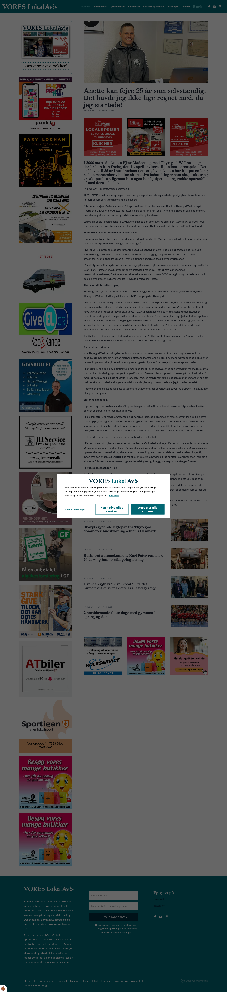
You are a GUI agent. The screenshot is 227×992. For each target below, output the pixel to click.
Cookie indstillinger (75, 509)
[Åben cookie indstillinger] (3, 988)
